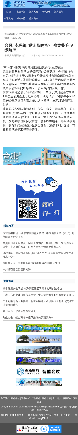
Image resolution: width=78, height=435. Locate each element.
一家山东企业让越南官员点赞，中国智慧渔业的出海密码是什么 (38, 294)
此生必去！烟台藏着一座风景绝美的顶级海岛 (28, 317)
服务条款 (15, 398)
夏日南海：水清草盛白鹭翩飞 (19, 311)
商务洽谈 (46, 398)
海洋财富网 (10, 33)
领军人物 (8, 18)
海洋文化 (46, 11)
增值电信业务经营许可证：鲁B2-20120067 (49, 414)
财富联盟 (21, 18)
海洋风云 (33, 11)
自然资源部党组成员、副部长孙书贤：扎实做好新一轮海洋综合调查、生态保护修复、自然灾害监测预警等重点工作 (38, 244)
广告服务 (36, 398)
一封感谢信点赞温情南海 (17, 269)
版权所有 (67, 398)
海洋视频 (58, 11)
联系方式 (25, 398)
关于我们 (5, 398)
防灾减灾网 (24, 33)
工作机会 (56, 398)
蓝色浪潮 (21, 11)
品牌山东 (33, 18)
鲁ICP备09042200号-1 (12, 414)
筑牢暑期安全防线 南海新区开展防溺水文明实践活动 (32, 288)
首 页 (8, 11)
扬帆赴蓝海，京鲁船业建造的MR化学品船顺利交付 (31, 263)
